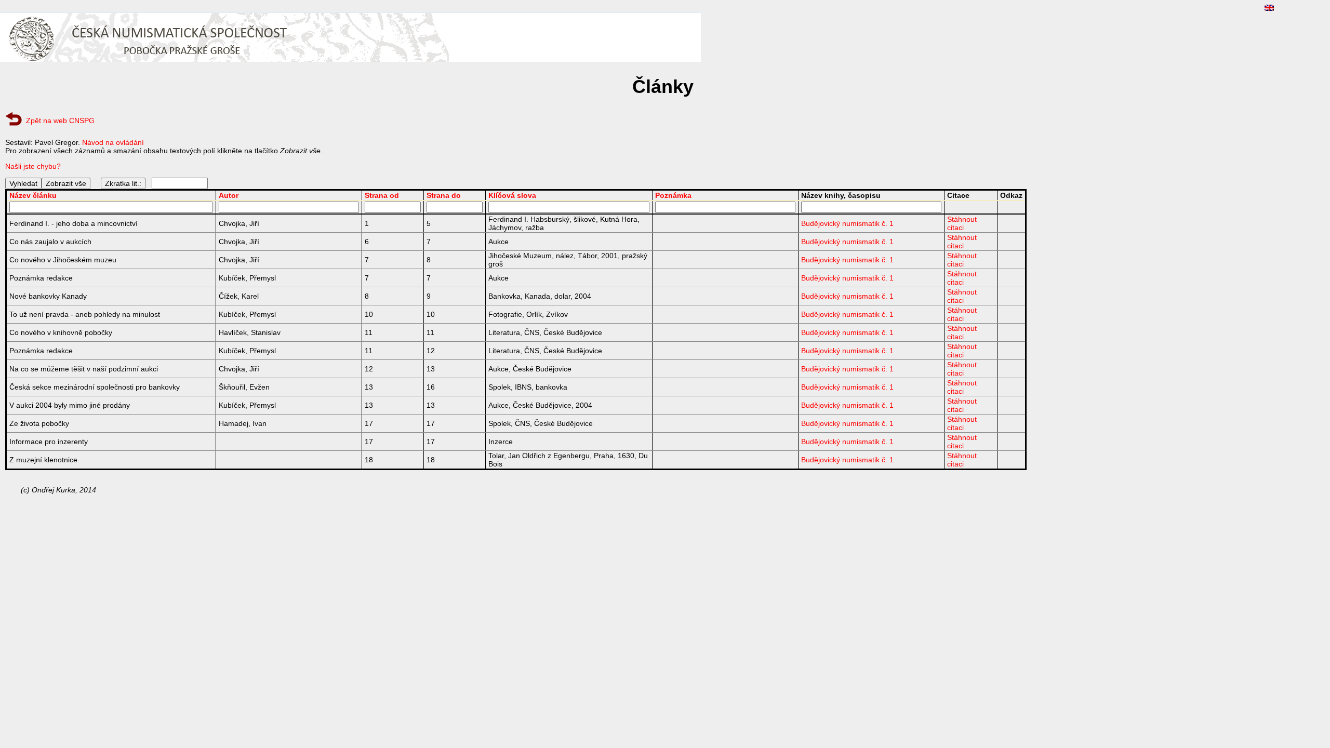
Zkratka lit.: (123, 183)
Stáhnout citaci (962, 223)
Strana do (444, 195)
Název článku (33, 195)
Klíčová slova (512, 195)
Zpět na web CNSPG (60, 120)
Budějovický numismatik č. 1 (847, 223)
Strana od (382, 195)
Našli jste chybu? (33, 166)
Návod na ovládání (113, 142)
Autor (228, 195)
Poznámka (673, 195)
